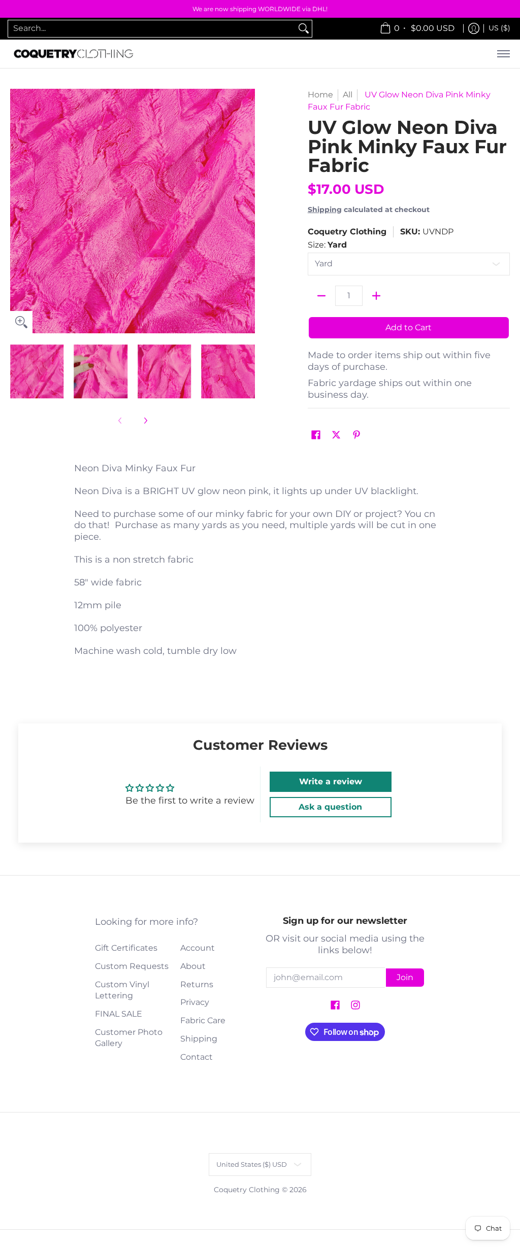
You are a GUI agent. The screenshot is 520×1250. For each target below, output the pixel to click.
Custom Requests (132, 966)
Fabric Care (202, 1020)
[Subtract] (321, 296)
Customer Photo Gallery (128, 1038)
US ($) (499, 28)
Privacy (194, 1002)
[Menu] (503, 54)
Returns (196, 984)
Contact (196, 1057)
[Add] (376, 296)
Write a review (330, 781)
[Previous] (17, 211)
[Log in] (474, 29)
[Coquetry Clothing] (73, 54)
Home (320, 94)
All (347, 94)
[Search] (304, 28)
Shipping (325, 209)
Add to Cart (408, 327)
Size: (327, 245)
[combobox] (152, 28)
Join (405, 977)
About (193, 966)
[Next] (248, 211)
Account (197, 948)
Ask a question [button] (330, 807)
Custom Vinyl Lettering (122, 990)
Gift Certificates (126, 948)
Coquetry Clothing (347, 231)
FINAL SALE (118, 1014)
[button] (316, 435)
